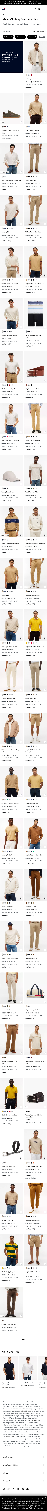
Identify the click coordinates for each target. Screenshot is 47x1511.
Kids (34, 4)
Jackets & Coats (22, 24)
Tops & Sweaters (8, 24)
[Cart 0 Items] (39, 8)
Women (29, 4)
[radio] (26, 75)
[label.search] (35, 8)
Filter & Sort (40, 31)
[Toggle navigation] (44, 9)
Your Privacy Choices (9, 1508)
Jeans (39, 24)
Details (40, 4)
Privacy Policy (28, 1508)
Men (24, 4)
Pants (33, 24)
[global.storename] (3, 8)
